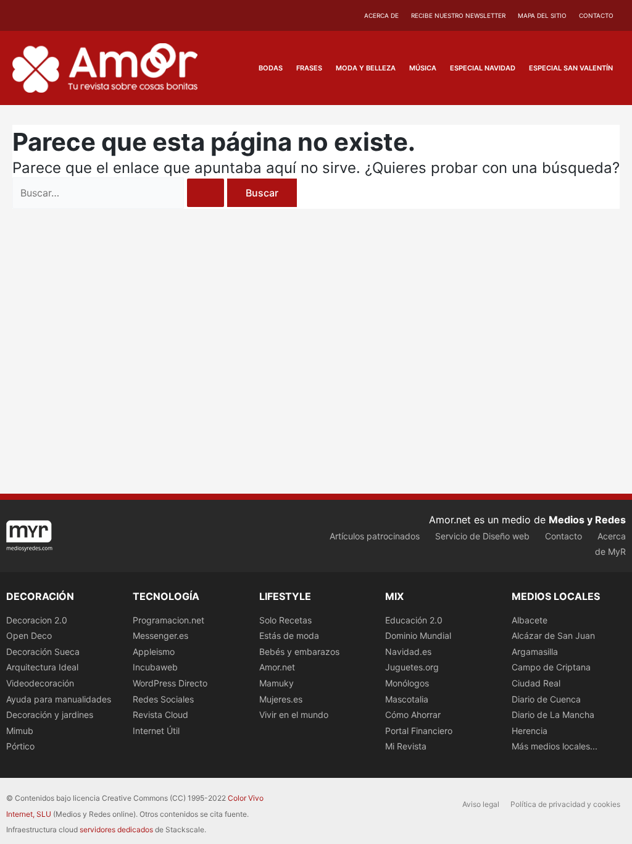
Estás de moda (289, 635)
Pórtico (20, 746)
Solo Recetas (285, 620)
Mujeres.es (280, 699)
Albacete (529, 620)
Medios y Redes (587, 519)
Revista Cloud (160, 714)
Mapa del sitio (542, 15)
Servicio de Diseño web (482, 536)
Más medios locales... (554, 746)
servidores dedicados (116, 829)
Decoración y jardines (49, 714)
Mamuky (276, 683)
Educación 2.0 (414, 620)
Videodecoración (40, 683)
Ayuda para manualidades (58, 699)
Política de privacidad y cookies (565, 804)
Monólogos (407, 683)
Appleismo (154, 651)
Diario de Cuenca (546, 699)
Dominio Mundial (418, 635)
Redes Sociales (163, 699)
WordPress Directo (170, 683)
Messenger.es (160, 635)
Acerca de (381, 15)
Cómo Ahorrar (413, 714)
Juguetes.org (412, 667)
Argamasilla (535, 651)
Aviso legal (480, 804)
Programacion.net (168, 620)
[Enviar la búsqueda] (205, 193)
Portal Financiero (418, 730)
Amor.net (277, 667)
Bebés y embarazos (299, 651)
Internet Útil (156, 730)
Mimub (19, 730)
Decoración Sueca (43, 651)
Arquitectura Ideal (42, 667)
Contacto (596, 15)
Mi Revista (405, 746)
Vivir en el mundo (293, 714)
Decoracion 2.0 (36, 620)
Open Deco (29, 635)
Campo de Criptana (551, 667)
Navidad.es (408, 651)
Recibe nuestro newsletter (458, 15)
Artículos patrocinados (375, 536)
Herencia (529, 730)
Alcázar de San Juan (553, 635)
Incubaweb (155, 667)
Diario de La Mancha (553, 714)
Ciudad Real (536, 683)
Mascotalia (406, 699)
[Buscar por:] (119, 193)
